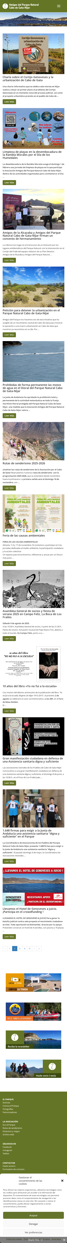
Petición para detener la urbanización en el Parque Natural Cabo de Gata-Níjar (31, 311)
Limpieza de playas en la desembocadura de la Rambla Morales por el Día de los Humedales (32, 155)
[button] (62, 1180)
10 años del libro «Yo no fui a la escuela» (30, 686)
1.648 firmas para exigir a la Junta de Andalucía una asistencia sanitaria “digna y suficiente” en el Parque (31, 833)
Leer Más (9, 101)
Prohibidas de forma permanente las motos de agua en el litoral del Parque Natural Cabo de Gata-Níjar (32, 388)
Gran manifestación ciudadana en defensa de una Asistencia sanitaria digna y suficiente (33, 759)
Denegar (33, 1223)
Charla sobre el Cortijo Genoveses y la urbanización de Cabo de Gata (28, 78)
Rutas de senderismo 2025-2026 (24, 463)
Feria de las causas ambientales (24, 535)
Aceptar (33, 1215)
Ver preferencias (33, 1232)
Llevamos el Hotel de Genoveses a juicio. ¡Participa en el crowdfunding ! (30, 910)
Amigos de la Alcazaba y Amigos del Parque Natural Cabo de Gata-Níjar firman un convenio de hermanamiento (32, 236)
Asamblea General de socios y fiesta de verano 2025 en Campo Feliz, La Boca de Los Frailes (32, 614)
